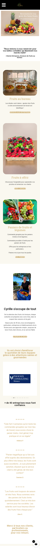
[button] (4, 5)
